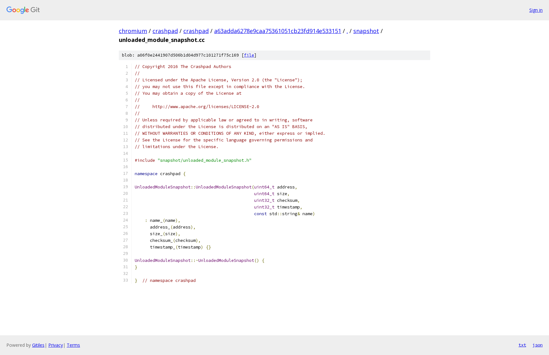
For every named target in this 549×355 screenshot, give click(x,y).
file (249, 55)
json (537, 345)
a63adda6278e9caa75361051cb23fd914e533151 (277, 31)
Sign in (536, 10)
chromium (133, 31)
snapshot (366, 31)
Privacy (55, 345)
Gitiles (38, 345)
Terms (73, 345)
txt (522, 345)
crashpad (165, 31)
